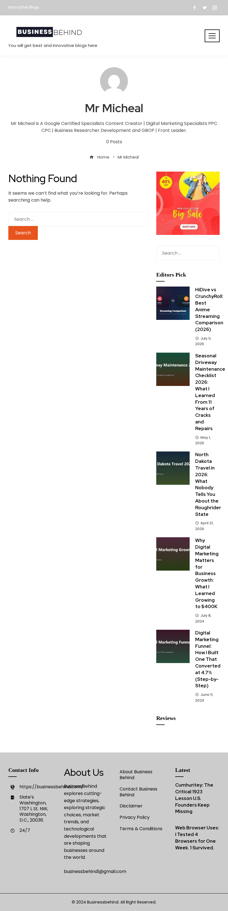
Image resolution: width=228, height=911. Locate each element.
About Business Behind (136, 775)
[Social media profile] (205, 7)
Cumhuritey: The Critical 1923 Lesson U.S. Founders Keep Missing (194, 798)
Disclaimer (131, 806)
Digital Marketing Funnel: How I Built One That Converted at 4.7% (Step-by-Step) (207, 659)
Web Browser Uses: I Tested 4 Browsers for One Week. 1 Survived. (197, 837)
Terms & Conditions (141, 828)
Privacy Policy (135, 817)
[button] (212, 35)
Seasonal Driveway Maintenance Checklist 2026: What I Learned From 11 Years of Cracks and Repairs (210, 392)
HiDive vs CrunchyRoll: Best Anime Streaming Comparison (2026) (209, 309)
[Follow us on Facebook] (195, 7)
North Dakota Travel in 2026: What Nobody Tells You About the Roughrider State (208, 484)
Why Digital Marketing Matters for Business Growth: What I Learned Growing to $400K (207, 573)
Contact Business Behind (138, 792)
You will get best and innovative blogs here (52, 45)
